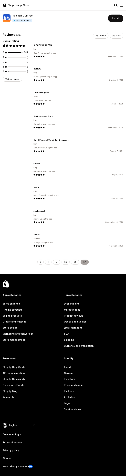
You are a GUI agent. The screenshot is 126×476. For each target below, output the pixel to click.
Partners (69, 391)
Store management (14, 339)
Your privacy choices (15, 466)
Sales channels (12, 303)
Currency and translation (79, 345)
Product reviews (73, 315)
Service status (72, 409)
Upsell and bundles (75, 321)
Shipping (69, 339)
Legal (67, 403)
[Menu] (121, 5)
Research (8, 397)
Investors (69, 379)
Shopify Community (14, 379)
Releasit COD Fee (22, 15)
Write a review (12, 79)
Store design (10, 327)
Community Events (13, 385)
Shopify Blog (10, 391)
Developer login (12, 434)
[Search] (115, 5)
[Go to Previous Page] (40, 262)
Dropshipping (72, 303)
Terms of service (12, 442)
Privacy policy (11, 450)
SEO (66, 333)
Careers (69, 373)
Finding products (12, 309)
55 (65, 262)
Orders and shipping (14, 321)
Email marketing (73, 327)
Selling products (12, 315)
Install (115, 18)
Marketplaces (72, 309)
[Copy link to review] (53, 45)
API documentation (14, 373)
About (67, 367)
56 (75, 262)
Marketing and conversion (18, 333)
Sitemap (7, 458)
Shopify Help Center (14, 367)
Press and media (73, 385)
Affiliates (69, 397)
